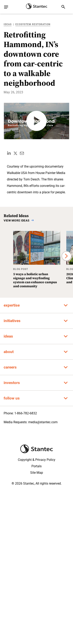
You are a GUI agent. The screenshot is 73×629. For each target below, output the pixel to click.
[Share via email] (22, 153)
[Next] (66, 256)
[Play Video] (36, 121)
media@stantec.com (43, 422)
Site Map (36, 473)
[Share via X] (15, 153)
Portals (36, 466)
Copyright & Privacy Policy (36, 460)
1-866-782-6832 (25, 413)
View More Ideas (17, 220)
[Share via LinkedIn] (9, 153)
